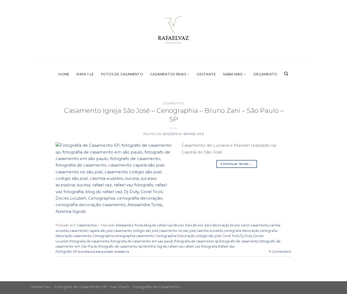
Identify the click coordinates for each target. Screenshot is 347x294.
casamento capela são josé (91, 231)
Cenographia (103, 236)
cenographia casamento (134, 236)
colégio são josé (208, 236)
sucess (96, 252)
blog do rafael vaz (158, 225)
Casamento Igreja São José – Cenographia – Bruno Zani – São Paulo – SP (174, 114)
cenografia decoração (241, 231)
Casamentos (173, 103)
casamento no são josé (177, 231)
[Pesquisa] (286, 74)
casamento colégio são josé (136, 231)
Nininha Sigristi (155, 246)
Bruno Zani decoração (211, 225)
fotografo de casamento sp (120, 246)
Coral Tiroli (230, 236)
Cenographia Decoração (175, 236)
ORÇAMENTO (265, 74)
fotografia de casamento (90, 241)
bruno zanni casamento (249, 225)
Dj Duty (246, 236)
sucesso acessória (115, 252)
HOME (64, 74)
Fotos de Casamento (122, 74)
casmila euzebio (210, 231)
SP (75, 252)
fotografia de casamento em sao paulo (142, 241)
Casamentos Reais (168, 74)
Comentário (280, 252)
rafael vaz (176, 246)
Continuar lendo (236, 164)
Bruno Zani (183, 225)
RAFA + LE (85, 74)
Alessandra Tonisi (129, 225)
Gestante (206, 74)
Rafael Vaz (194, 134)
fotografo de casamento (239, 241)
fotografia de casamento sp (196, 241)
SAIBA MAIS (232, 74)
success (84, 252)
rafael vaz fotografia (201, 246)
